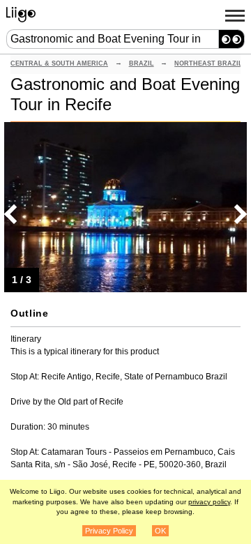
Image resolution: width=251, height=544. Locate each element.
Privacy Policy (109, 531)
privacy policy (209, 502)
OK (160, 531)
